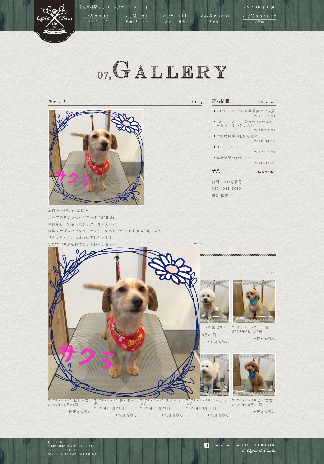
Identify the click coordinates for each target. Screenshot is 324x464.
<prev (53, 243)
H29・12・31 (230, 147)
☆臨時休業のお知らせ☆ (237, 136)
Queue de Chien (242, 445)
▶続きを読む (218, 342)
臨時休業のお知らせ (234, 158)
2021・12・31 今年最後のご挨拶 (246, 111)
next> (197, 243)
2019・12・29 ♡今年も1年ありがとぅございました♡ (245, 123)
